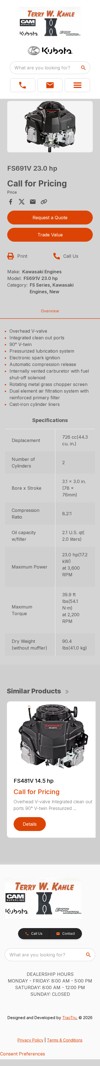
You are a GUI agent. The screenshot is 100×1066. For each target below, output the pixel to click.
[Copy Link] (44, 201)
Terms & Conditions (64, 1040)
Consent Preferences (22, 1054)
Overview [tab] (50, 311)
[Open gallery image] (50, 126)
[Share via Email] (32, 201)
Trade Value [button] (50, 235)
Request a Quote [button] (50, 217)
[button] (22, 85)
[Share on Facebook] (10, 201)
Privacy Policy (30, 1040)
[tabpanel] (50, 127)
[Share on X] (21, 201)
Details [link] (30, 824)
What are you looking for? (42, 67)
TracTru (69, 1017)
